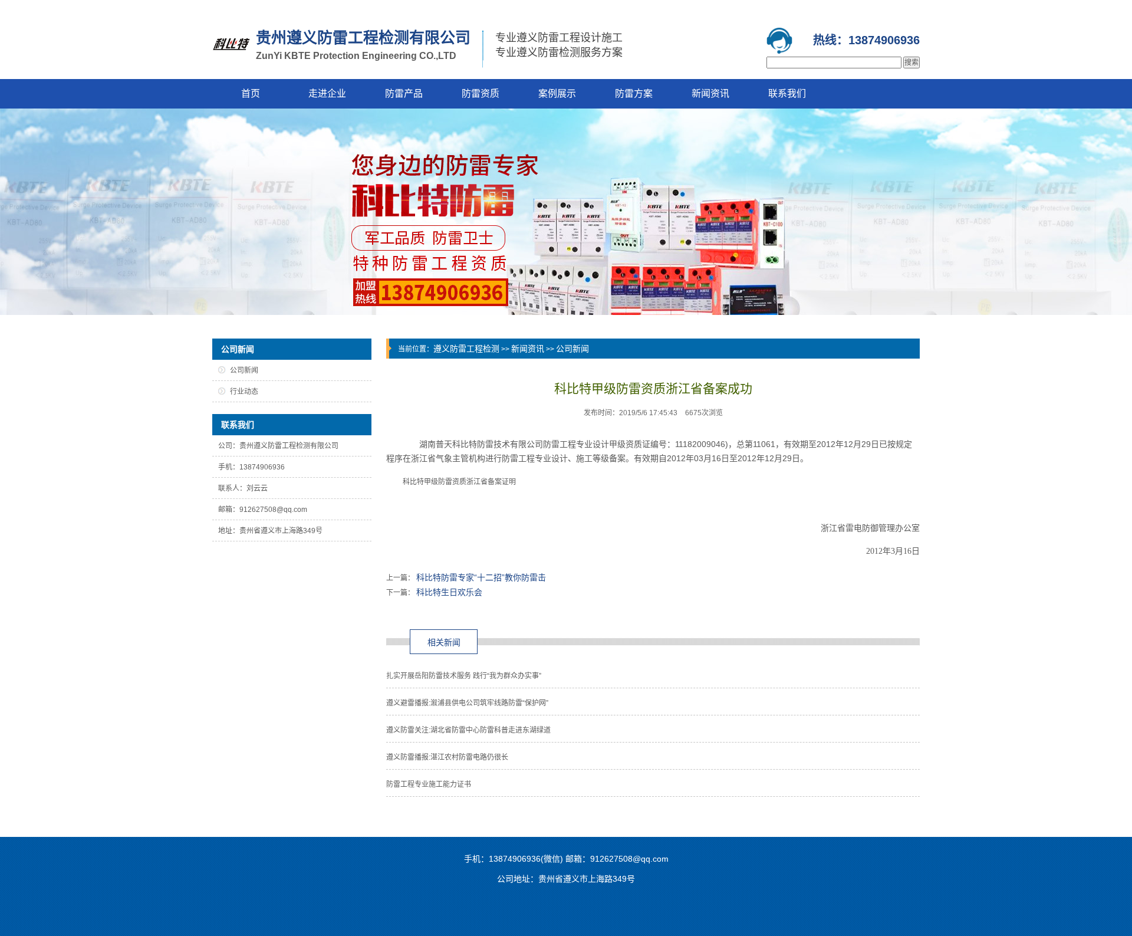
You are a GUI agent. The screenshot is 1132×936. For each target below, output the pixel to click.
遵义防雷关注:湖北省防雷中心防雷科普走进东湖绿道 (468, 730)
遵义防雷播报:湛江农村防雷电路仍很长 (447, 757)
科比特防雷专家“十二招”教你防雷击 (481, 577)
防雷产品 (404, 93)
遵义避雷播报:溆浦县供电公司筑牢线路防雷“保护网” (467, 703)
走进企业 (327, 93)
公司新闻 (572, 348)
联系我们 (787, 93)
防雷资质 (480, 93)
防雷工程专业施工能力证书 (428, 784)
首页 (250, 93)
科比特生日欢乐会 (449, 592)
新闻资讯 (710, 93)
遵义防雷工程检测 (466, 348)
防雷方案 (634, 93)
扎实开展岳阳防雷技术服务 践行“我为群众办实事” (463, 676)
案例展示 (557, 93)
